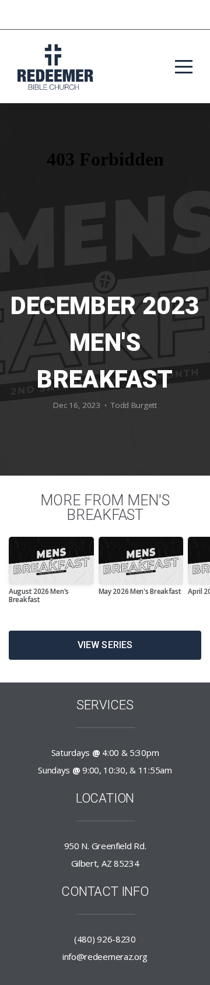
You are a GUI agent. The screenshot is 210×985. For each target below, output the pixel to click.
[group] (51, 575)
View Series (105, 644)
